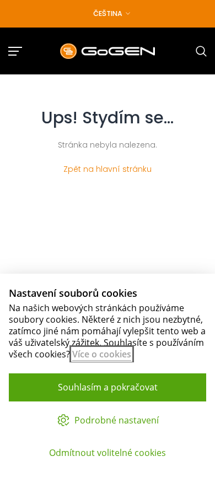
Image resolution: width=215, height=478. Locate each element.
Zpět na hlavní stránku (107, 169)
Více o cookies (101, 354)
